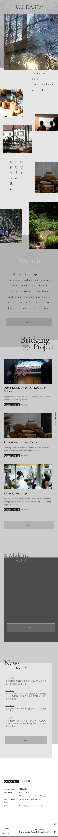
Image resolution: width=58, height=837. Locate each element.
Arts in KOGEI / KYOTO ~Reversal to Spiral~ (25, 389)
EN (55, 824)
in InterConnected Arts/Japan (20, 442)
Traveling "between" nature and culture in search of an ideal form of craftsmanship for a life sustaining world (27, 449)
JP (55, 832)
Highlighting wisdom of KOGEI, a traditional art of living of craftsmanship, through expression (27, 398)
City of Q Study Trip (15, 493)
